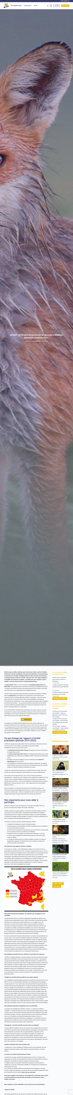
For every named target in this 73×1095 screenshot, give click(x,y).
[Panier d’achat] (47, 5)
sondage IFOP (12, 695)
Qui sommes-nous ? (16, 5)
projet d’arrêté (9, 684)
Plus (35, 5)
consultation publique (34, 684)
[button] (6, 889)
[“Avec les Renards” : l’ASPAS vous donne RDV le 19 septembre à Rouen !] (60, 796)
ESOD (43, 341)
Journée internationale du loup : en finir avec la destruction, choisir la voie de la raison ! (60, 873)
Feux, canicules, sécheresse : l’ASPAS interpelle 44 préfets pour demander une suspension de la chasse (60, 838)
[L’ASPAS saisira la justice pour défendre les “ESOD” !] (60, 814)
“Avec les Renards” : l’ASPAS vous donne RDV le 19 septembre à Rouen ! (59, 803)
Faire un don (65, 5)
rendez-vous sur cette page (28, 1072)
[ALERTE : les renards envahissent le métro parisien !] (60, 749)
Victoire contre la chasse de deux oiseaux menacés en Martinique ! (59, 679)
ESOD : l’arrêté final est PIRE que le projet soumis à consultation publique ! (59, 772)
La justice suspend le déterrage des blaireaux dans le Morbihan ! (60, 686)
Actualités (27, 5)
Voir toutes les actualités (60, 698)
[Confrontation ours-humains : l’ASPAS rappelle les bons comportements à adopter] (60, 849)
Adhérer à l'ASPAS (58, 883)
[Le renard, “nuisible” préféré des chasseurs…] (60, 782)
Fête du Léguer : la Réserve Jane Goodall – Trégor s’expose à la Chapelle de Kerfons (60, 728)
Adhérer (57, 5)
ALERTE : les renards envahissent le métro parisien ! (60, 757)
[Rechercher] (51, 6)
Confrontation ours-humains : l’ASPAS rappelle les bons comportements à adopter (59, 856)
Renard (46, 341)
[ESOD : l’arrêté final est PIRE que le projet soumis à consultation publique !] (60, 765)
